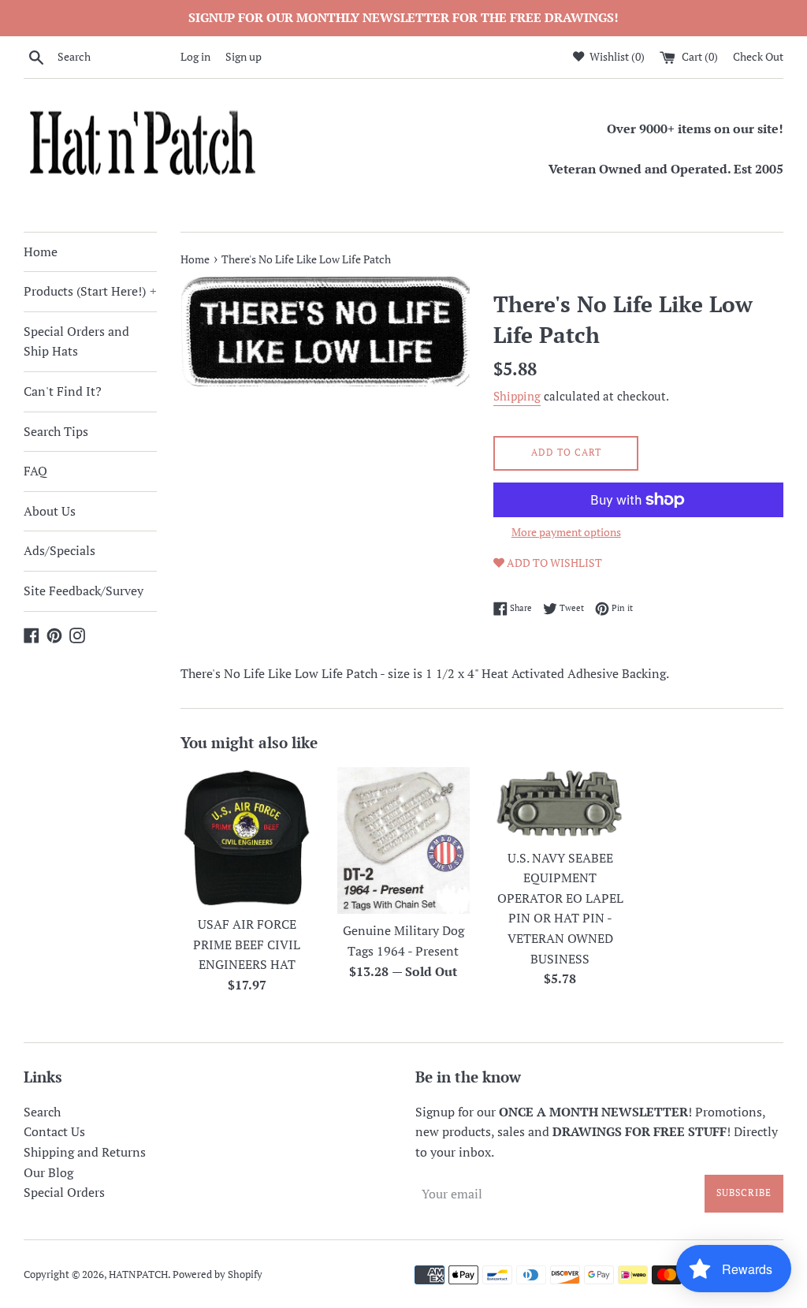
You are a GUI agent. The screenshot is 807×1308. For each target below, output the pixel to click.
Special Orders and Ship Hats (76, 341)
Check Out (758, 56)
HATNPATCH (138, 1274)
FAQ (35, 470)
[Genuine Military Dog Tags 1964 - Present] (403, 840)
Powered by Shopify (217, 1274)
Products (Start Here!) (90, 291)
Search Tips (56, 431)
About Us (50, 511)
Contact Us (54, 1131)
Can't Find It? (63, 391)
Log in (195, 56)
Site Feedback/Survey (83, 590)
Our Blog (48, 1172)
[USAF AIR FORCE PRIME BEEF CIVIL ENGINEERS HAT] (247, 836)
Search (42, 1111)
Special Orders (64, 1192)
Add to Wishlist (553, 562)
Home (41, 251)
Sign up (243, 56)
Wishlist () (616, 56)
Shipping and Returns (85, 1152)
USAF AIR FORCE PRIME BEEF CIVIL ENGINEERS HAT (246, 944)
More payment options (566, 531)
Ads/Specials (59, 550)
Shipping (517, 396)
